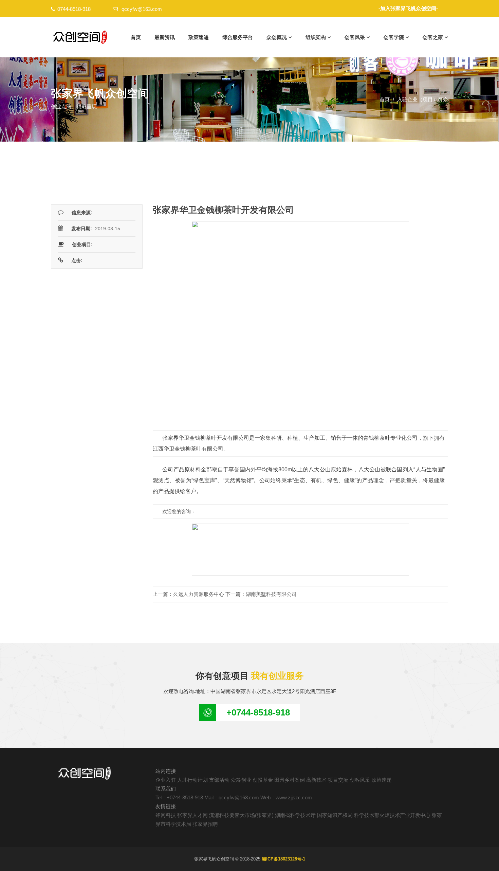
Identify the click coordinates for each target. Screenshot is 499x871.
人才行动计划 (192, 780)
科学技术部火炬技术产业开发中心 (392, 815)
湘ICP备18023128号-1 (283, 858)
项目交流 (338, 780)
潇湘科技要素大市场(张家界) (241, 815)
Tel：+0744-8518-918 (179, 797)
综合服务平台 (237, 37)
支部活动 (219, 780)
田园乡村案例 (289, 780)
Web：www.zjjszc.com (286, 797)
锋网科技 (165, 815)
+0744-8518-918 (258, 712)
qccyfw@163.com (141, 9)
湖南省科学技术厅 (295, 815)
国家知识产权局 (335, 815)
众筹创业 (241, 780)
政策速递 (198, 37)
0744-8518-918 (74, 9)
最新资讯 (164, 37)
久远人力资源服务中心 (198, 594)
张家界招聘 (205, 824)
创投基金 (263, 780)
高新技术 (316, 780)
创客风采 (360, 780)
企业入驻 (165, 780)
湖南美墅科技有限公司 (271, 594)
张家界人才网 (192, 815)
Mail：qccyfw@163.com (231, 797)
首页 (136, 37)
